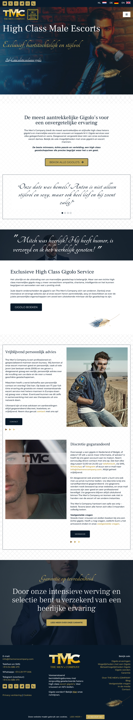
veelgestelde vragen (108, 524)
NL (100, 3)
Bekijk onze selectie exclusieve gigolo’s (23, 60)
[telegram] (22, 3)
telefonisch (109, 464)
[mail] (27, 3)
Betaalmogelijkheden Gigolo (115, 667)
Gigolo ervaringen (121, 661)
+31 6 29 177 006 (23, 672)
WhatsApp (76, 466)
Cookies (27, 695)
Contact (126, 689)
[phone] (33, 3)
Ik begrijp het (95, 717)
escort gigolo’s (67, 684)
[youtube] (5, 3)
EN (124, 3)
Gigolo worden (122, 670)
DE (112, 3)
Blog (128, 680)
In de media (124, 686)
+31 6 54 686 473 (11, 667)
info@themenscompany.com (86, 469)
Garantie (125, 673)
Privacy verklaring (12, 695)
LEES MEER (75, 717)
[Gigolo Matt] (97, 348)
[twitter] (10, 3)
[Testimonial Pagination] (62, 213)
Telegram (90, 466)
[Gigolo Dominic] (35, 440)
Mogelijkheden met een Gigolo (114, 664)
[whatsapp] (16, 3)
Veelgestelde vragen (119, 683)
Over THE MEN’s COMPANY (116, 678)
